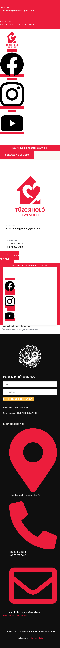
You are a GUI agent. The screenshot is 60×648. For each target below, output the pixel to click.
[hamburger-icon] (4, 138)
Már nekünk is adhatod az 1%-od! (30, 148)
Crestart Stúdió (37, 638)
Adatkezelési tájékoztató (15, 615)
